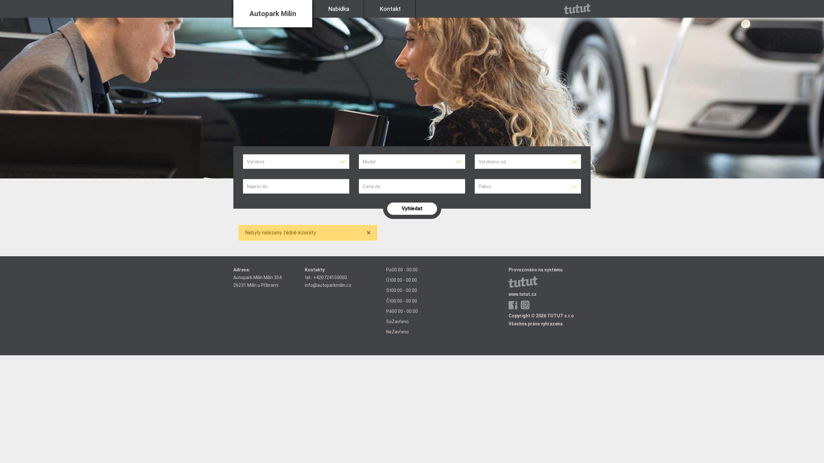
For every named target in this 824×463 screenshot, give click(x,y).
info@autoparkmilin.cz (328, 285)
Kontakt (390, 8)
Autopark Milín (272, 14)
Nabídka (338, 8)
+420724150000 (330, 277)
